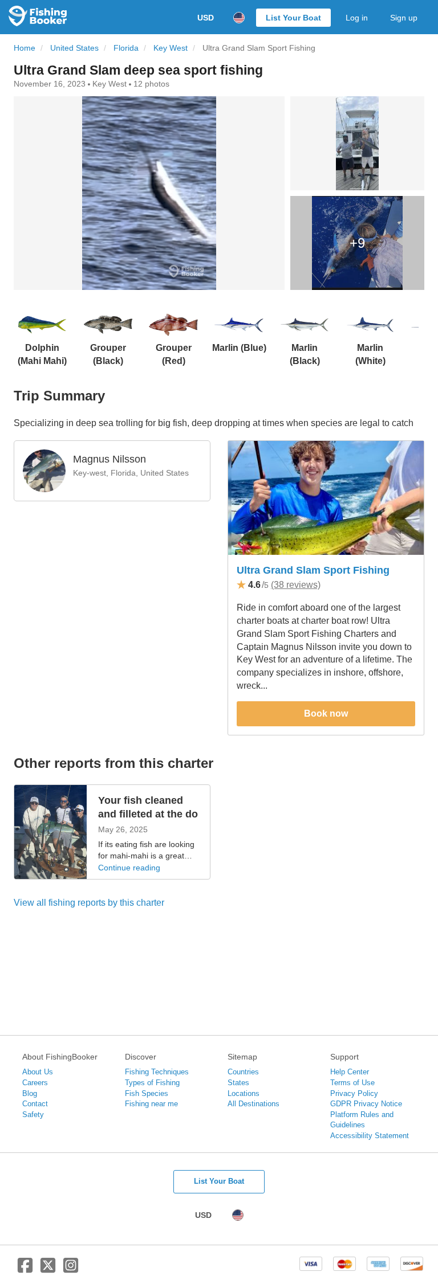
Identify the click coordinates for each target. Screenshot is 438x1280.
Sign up (403, 17)
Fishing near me (151, 1103)
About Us (37, 1072)
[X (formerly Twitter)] (47, 1269)
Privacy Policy (354, 1093)
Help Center (349, 1072)
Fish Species (146, 1093)
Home (24, 48)
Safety (33, 1114)
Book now (326, 713)
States (238, 1082)
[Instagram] (70, 1269)
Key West (170, 48)
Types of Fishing (152, 1082)
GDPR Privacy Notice (366, 1103)
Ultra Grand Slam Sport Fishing (313, 570)
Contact (35, 1103)
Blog (29, 1093)
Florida (126, 48)
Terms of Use (352, 1082)
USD (205, 17)
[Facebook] (25, 1269)
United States (74, 48)
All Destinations (253, 1103)
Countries (243, 1072)
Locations (243, 1093)
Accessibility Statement (369, 1135)
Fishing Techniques (157, 1072)
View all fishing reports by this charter (89, 902)
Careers (35, 1082)
